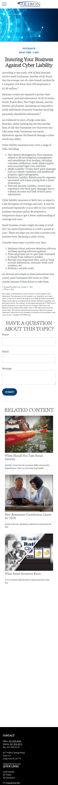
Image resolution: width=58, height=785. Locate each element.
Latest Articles (8, 772)
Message (7, 368)
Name (5, 334)
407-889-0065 (15, 741)
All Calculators (9, 778)
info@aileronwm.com (12, 764)
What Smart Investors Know (23, 573)
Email (5, 351)
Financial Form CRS (13, 783)
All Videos (7, 775)
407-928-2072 (16, 744)
